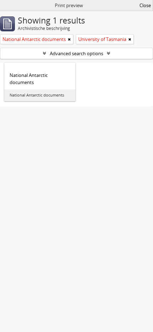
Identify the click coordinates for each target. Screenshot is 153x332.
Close (145, 5)
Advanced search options (76, 53)
